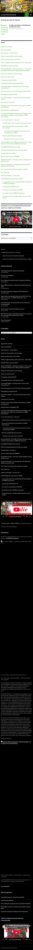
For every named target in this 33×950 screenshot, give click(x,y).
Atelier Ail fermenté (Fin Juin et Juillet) (11, 56)
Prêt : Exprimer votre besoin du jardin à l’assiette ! (14, 169)
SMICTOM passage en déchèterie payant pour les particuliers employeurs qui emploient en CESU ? (16, 314)
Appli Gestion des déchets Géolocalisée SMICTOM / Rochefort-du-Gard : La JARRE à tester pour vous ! (16, 297)
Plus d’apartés (5, 886)
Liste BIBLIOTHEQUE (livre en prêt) (10, 147)
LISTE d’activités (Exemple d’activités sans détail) (14, 150)
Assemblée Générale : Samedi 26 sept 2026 (12, 271)
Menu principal (31, 15)
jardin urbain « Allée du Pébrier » (11, 523)
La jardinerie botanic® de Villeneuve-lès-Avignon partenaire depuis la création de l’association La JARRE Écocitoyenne (16, 115)
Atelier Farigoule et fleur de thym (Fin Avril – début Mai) (16, 62)
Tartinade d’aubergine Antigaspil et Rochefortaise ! (14, 291)
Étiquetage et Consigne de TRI (9, 94)
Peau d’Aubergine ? (6, 320)
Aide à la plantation (6, 50)
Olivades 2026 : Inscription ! (8, 153)
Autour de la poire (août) (7, 77)
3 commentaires (19, 28)
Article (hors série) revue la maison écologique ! (15, 880)
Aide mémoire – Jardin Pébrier (9, 53)
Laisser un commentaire (17, 881)
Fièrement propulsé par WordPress (9, 947)
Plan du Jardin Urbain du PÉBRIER (10, 156)
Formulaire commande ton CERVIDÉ (12, 190)
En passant (4, 532)
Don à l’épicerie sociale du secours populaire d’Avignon (16, 280)
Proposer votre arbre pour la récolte (14, 139)
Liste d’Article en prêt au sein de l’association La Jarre (16, 123)
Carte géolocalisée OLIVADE (8, 80)
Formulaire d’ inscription (8, 102)
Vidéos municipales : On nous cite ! (10, 175)
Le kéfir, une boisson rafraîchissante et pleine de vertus (20, 25)
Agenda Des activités (6, 46)
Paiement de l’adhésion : (7, 275)
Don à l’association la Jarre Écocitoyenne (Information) (16, 91)
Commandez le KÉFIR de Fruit (10, 186)
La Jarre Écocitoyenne (8, 15)
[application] (16, 219)
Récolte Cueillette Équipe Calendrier (12, 136)
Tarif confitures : (5, 172)
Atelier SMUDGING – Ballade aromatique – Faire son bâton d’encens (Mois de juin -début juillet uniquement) (16, 69)
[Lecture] (3, 226)
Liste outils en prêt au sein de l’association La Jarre (17, 259)
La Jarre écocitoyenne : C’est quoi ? (10, 120)
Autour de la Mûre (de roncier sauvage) (11, 73)
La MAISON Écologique (12, 538)
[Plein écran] (30, 226)
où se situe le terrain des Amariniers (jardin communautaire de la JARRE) (17, 131)
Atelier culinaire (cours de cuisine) (10, 59)
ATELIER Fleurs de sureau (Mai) (9, 65)
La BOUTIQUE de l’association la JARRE (11, 178)
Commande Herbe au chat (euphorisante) (12, 83)
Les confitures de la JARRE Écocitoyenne (13, 193)
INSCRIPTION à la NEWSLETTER (10, 110)
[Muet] (27, 226)
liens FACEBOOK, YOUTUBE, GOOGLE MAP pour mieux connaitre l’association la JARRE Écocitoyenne (16, 142)
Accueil (3, 249)
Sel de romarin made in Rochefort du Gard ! (13, 309)
